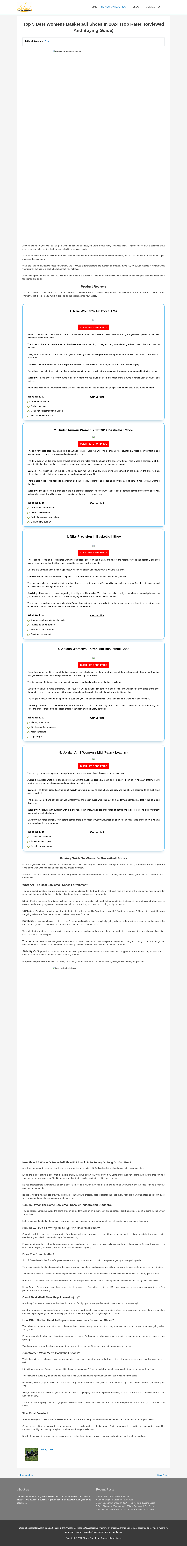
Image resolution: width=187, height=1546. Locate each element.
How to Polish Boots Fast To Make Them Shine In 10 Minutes (125, 1509)
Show (47, 41)
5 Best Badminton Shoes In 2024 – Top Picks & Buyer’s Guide (125, 1503)
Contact (104, 1538)
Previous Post (25, 1475)
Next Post (163, 1475)
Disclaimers (115, 1538)
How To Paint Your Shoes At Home (112, 1496)
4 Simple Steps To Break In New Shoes (114, 1500)
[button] (166, 6)
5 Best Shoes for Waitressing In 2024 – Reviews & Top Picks (125, 1506)
